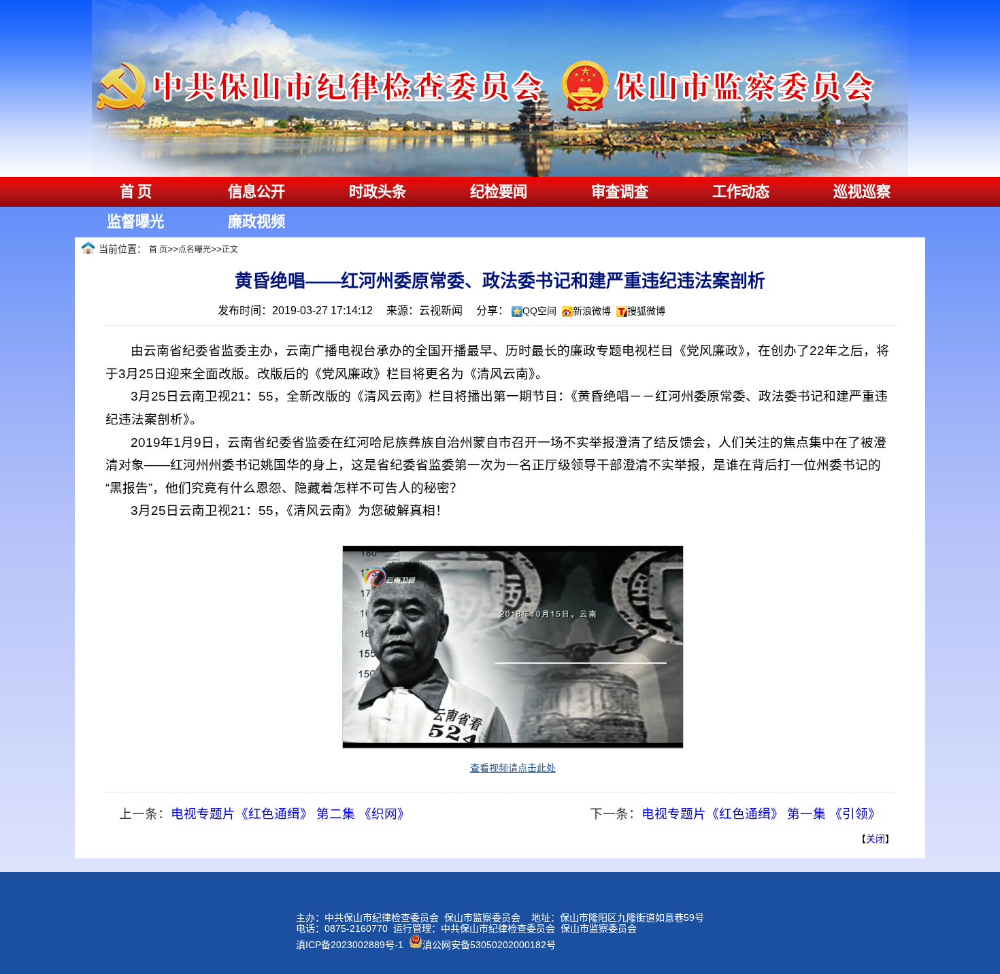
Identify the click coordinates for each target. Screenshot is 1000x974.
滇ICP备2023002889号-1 (349, 944)
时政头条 (377, 192)
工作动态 (740, 192)
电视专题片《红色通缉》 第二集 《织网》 (290, 814)
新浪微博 (592, 310)
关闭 (875, 838)
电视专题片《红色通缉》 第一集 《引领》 (761, 814)
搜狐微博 (646, 310)
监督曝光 (135, 222)
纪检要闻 (498, 192)
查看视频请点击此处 (513, 767)
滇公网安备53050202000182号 (489, 944)
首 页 (136, 192)
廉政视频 (256, 222)
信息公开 (256, 192)
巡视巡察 (861, 192)
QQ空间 (539, 310)
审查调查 (619, 192)
